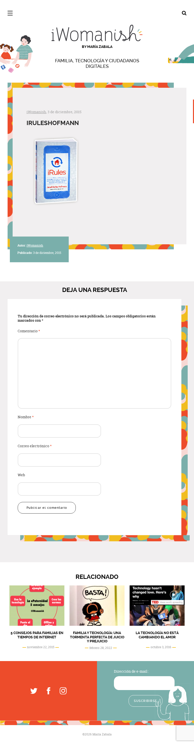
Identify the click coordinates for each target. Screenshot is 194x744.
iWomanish (36, 111)
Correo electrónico (35, 446)
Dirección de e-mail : (131, 671)
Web (21, 475)
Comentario (29, 331)
